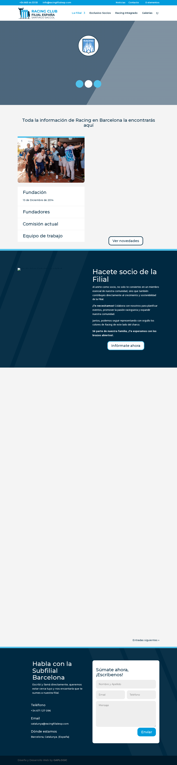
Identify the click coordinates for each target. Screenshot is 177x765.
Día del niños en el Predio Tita (45, 509)
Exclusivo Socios (100, 13)
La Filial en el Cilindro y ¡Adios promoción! (54, 555)
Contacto (133, 3)
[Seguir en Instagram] (79, 84)
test (57, 421)
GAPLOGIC (60, 760)
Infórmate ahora (125, 346)
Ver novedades (126, 241)
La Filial (77, 13)
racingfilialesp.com (37, 607)
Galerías (147, 13)
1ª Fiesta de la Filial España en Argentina (53, 415)
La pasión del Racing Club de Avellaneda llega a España (66, 602)
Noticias (120, 3)
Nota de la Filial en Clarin (41, 466)
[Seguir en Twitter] (97, 84)
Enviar (146, 732)
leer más (26, 442)
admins (30, 421)
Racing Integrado (126, 13)
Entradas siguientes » (146, 640)
